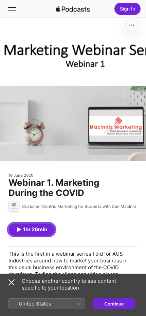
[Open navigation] (12, 8)
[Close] (11, 282)
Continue (114, 304)
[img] (73, 8)
